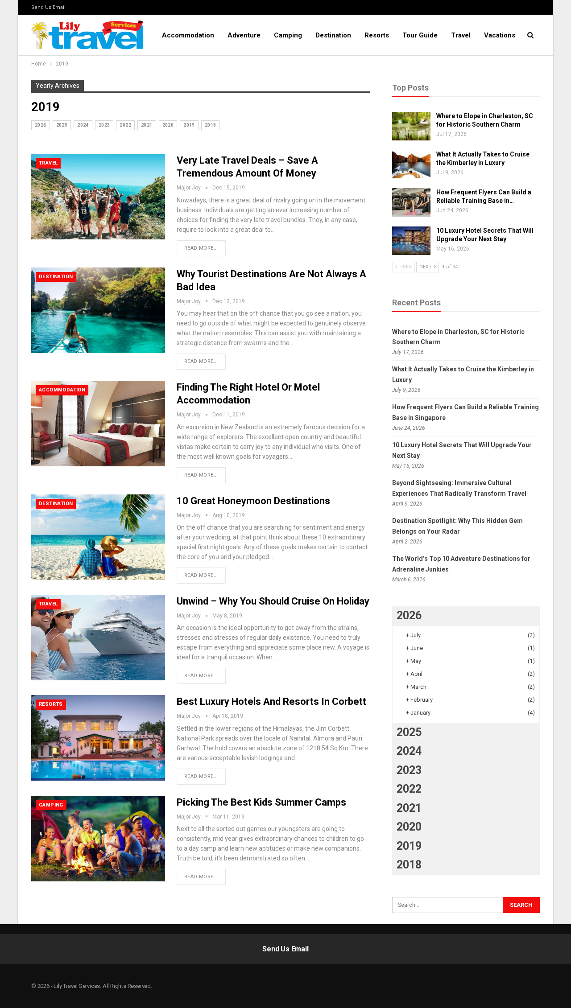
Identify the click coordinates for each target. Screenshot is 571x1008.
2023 (104, 125)
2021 (147, 125)
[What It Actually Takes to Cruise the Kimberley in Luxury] (411, 164)
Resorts (376, 35)
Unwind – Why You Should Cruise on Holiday (273, 601)
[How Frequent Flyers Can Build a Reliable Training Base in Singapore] (411, 202)
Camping (288, 35)
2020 (168, 125)
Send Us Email (48, 7)
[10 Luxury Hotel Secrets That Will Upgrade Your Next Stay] (411, 240)
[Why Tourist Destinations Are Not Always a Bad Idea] (98, 310)
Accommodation (188, 35)
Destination (333, 35)
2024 (83, 125)
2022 (125, 125)
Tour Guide (420, 35)
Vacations (499, 35)
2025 (62, 125)
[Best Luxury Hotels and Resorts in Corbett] (98, 738)
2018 (210, 125)
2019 (189, 125)
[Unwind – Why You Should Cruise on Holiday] (98, 637)
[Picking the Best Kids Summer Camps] (98, 838)
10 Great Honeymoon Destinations (253, 500)
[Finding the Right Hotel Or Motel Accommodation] (98, 423)
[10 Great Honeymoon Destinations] (98, 537)
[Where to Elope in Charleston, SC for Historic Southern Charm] (411, 126)
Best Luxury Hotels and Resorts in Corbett (271, 701)
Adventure (244, 35)
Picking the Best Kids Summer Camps (261, 802)
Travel (461, 35)
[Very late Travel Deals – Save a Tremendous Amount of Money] (98, 196)
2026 (40, 125)
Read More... (201, 248)
